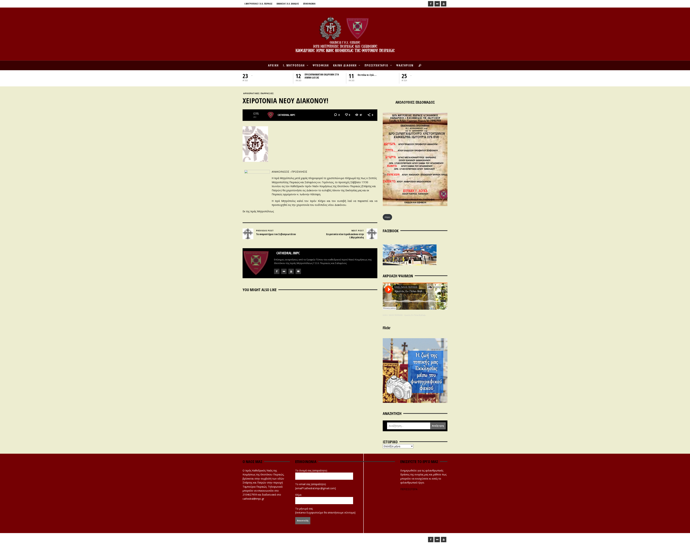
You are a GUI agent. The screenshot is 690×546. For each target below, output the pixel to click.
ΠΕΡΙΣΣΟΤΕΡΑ (408, 489)
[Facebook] (430, 3)
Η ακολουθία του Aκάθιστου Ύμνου (323, 74)
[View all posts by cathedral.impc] (270, 115)
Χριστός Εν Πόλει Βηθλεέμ (415, 315)
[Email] (298, 271)
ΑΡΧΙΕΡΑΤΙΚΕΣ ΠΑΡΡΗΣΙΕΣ (258, 93)
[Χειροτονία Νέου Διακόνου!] (255, 143)
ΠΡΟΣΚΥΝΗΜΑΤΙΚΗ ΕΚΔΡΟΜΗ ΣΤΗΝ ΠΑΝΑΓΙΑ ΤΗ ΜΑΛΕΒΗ (429, 76)
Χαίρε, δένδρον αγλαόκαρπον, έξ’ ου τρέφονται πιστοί (377, 76)
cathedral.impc (286, 115)
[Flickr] (437, 3)
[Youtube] (443, 3)
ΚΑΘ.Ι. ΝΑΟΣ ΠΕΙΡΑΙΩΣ (393, 315)
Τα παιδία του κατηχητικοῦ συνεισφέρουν (267, 76)
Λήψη (387, 217)
